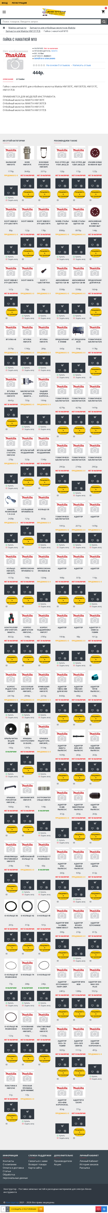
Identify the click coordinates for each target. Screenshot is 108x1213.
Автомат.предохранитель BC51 (79, 340)
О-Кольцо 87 (43, 975)
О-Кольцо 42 (27, 916)
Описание (8, 79)
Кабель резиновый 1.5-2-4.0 (11, 511)
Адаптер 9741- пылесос (62, 866)
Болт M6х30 (27, 221)
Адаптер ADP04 (95, 865)
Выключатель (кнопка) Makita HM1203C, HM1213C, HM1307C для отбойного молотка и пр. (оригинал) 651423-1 (27, 393)
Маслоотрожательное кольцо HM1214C (44, 798)
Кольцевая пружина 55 (27, 510)
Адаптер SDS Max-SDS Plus (94, 984)
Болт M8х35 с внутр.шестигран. (43, 222)
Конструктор (12, 1202)
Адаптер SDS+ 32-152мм (62, 1043)
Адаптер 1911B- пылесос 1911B (94, 689)
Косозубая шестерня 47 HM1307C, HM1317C (27, 689)
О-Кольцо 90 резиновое (11, 1027)
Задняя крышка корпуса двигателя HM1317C (44, 393)
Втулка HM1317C (27, 340)
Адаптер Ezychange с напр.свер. (62, 984)
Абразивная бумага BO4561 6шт (94, 223)
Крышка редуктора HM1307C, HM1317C (43, 740)
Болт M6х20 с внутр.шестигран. (11, 222)
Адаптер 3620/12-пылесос (62, 748)
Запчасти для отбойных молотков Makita (52, 27)
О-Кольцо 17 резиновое (43, 857)
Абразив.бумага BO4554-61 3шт (95, 163)
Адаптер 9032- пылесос (94, 807)
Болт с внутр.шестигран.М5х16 (43, 281)
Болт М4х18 (27, 280)
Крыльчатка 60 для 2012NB (11, 740)
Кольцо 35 (43, 509)
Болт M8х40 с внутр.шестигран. (11, 281)
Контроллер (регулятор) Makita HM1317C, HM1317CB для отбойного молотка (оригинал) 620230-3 (11, 629)
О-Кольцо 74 (27, 975)
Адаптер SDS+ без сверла (78, 1043)
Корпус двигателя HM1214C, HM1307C (27, 629)
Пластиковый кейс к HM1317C (43, 1029)
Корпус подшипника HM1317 (44, 629)
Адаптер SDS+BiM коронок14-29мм (95, 1043)
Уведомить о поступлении (28, 194)
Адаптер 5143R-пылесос (62, 807)
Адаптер (78, 516)
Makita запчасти (17, 27)
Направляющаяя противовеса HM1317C (11, 859)
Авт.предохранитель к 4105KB (62, 340)
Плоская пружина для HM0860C (27, 1088)
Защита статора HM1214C (11, 452)
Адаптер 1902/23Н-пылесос (78, 689)
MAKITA (54, 51)
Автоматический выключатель (95, 340)
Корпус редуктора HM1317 (11, 689)
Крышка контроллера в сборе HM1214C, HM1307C (27, 740)
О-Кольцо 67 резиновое (11, 976)
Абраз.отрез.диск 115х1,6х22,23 (62, 163)
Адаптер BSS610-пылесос (78, 925)
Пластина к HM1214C (11, 1087)
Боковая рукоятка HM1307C (44, 164)
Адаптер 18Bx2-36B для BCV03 (62, 689)
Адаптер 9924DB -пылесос (78, 866)
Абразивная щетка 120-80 (78, 281)
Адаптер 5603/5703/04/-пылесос (78, 807)
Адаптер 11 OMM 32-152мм (94, 629)
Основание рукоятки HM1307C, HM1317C (27, 1029)
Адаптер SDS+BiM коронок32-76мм (62, 1102)
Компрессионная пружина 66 (43, 569)
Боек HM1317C (27, 163)
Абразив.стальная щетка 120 (62, 222)
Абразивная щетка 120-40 (62, 281)
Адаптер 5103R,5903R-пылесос (95, 748)
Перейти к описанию (44, 58)
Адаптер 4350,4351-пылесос (78, 748)
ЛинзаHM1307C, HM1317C (27, 798)
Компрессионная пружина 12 (27, 569)
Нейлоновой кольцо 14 (27, 857)
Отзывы (20, 79)
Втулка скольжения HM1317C (11, 393)
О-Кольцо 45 (43, 916)
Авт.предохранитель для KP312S (95, 281)
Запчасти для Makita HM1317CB (23, 31)
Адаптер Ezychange (94, 924)
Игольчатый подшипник (27, 451)
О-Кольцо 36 (11, 916)
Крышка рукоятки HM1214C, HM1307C (11, 800)
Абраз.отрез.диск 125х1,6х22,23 (78, 163)
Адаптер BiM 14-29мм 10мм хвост (62, 925)
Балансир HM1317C (11, 163)
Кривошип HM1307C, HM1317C (43, 689)
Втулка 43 (11, 339)
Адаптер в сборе (78, 1101)
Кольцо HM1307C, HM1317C (11, 570)
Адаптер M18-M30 (78, 983)
